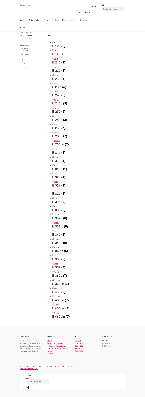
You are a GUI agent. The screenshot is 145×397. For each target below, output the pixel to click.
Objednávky (79, 343)
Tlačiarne (55, 20)
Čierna (24, 60)
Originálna (25, 50)
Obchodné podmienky (55, 343)
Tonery (46, 20)
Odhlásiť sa (79, 351)
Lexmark (29, 33)
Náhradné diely (26, 66)
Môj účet (78, 341)
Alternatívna (25, 48)
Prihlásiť (93, 6)
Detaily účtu (79, 346)
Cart (27, 387)
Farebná (24, 62)
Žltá (23, 69)
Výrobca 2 (33, 41)
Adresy (77, 348)
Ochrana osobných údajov (56, 346)
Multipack (24, 64)
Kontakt (22, 27)
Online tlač (83, 20)
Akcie (38, 20)
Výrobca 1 (40, 39)
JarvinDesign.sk (67, 366)
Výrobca (22, 39)
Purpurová (25, 68)
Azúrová (24, 58)
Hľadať (27, 378)
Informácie (72, 20)
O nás (31, 20)
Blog (64, 20)
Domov (22, 20)
